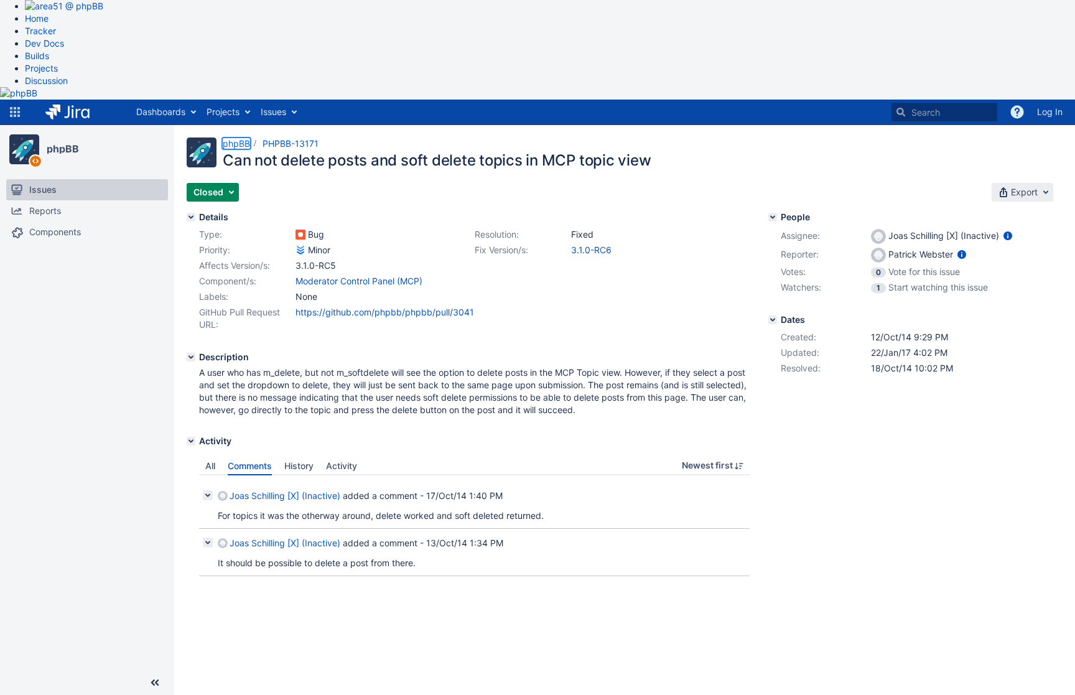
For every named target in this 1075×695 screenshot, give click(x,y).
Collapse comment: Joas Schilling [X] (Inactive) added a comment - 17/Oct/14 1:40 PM (208, 495)
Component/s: (227, 281)
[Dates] (772, 319)
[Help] (1017, 112)
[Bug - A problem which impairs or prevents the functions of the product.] (300, 235)
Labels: (213, 296)
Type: (210, 234)
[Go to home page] (77, 112)
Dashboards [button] (160, 111)
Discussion (46, 80)
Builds (37, 55)
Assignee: (800, 235)
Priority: (214, 250)
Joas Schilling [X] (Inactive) (285, 495)
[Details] (191, 217)
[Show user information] (1008, 235)
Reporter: (800, 254)
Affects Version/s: (234, 265)
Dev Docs (44, 43)
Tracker (40, 31)
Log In (1050, 111)
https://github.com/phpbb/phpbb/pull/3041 (385, 312)
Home (37, 18)
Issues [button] (273, 111)
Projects (41, 68)
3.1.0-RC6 (591, 250)
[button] (15, 112)
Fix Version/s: (501, 250)
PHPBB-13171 (291, 143)
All (210, 465)
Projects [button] (223, 111)
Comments (250, 465)
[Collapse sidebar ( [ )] (155, 682)
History (299, 465)
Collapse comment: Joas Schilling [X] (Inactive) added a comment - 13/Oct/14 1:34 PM (208, 543)
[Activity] (191, 441)
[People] (772, 217)
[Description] (191, 357)
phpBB (63, 149)
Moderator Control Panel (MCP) (359, 281)
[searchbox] (944, 112)
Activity (341, 465)
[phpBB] (24, 149)
